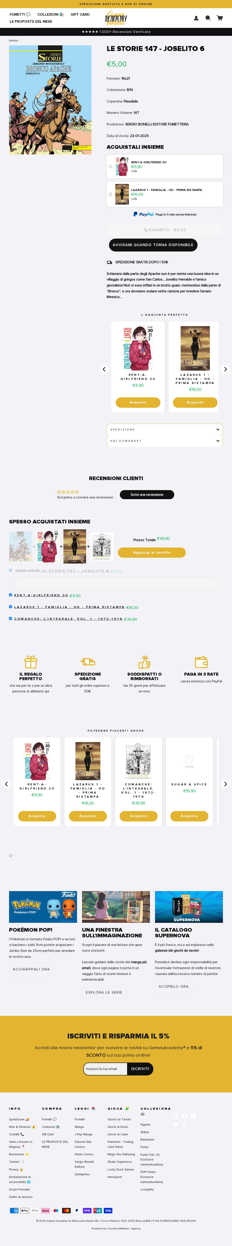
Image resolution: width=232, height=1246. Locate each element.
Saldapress (82, 1174)
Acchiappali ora (31, 969)
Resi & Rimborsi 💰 (22, 1127)
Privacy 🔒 (16, 1169)
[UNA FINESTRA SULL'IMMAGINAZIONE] (116, 907)
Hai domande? (125, 440)
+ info (134, 170)
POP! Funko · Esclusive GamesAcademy (151, 1177)
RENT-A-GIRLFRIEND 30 (138, 377)
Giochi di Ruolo (118, 1127)
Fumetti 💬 (20, 14)
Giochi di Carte (118, 1134)
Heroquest (115, 1177)
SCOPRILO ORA (174, 987)
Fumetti (80, 1119)
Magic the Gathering (121, 1154)
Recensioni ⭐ (19, 1154)
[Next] (225, 369)
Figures (145, 1124)
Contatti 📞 (16, 1134)
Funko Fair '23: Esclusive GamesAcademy (151, 1159)
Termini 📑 (16, 1161)
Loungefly (147, 1189)
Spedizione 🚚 (19, 1119)
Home (13, 40)
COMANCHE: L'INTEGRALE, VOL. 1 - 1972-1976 (68, 619)
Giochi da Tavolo (119, 1119)
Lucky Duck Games (121, 1169)
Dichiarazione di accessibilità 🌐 (20, 1179)
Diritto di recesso (21, 1197)
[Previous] (104, 369)
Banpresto (147, 1139)
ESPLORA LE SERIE (104, 992)
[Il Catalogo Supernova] (189, 907)
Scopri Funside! (19, 1189)
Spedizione (122, 429)
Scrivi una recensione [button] (147, 495)
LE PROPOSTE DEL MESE (31, 21)
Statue (144, 1132)
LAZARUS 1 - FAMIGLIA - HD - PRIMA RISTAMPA (195, 379)
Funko (144, 1147)
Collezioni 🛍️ (50, 14)
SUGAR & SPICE (189, 784)
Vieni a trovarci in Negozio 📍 (20, 1144)
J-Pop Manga (83, 1134)
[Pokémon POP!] (43, 907)
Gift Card (80, 14)
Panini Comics (84, 1154)
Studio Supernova (120, 1161)
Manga (79, 1127)
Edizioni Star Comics (83, 1144)
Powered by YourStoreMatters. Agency (116, 1228)
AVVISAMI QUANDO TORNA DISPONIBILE (153, 245)
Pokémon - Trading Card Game (120, 1144)
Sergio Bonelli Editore (84, 1164)
